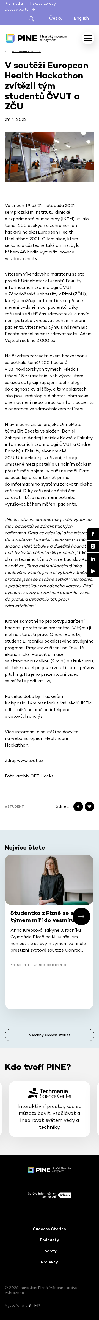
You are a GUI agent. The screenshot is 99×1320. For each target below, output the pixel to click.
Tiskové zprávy (42, 3)
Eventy (50, 1250)
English (81, 18)
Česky (56, 18)
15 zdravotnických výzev (44, 376)
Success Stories (49, 1228)
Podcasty (49, 1239)
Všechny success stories (49, 1035)
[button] (81, 916)
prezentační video (60, 674)
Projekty (49, 1261)
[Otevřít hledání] (33, 18)
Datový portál (18, 9)
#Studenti (15, 806)
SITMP (34, 1305)
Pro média (14, 3)
